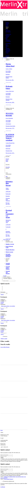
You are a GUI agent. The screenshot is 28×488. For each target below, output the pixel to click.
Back (2, 430)
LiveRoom (3, 486)
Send (2, 457)
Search (2, 294)
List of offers (3, 347)
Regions (7, 347)
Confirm (2, 302)
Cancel (2, 303)
